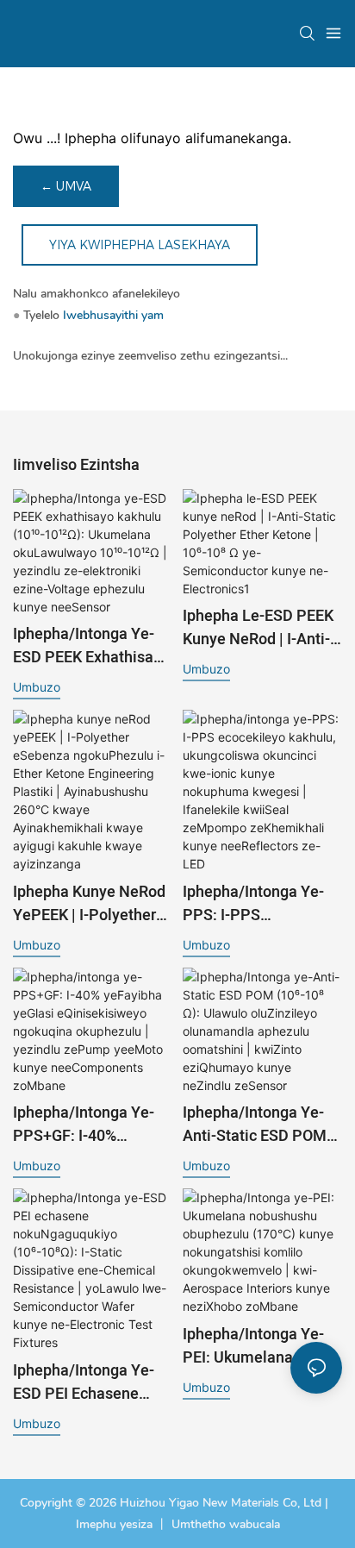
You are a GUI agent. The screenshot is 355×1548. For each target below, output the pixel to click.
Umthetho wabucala (225, 1524)
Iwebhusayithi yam (113, 315)
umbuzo (36, 687)
